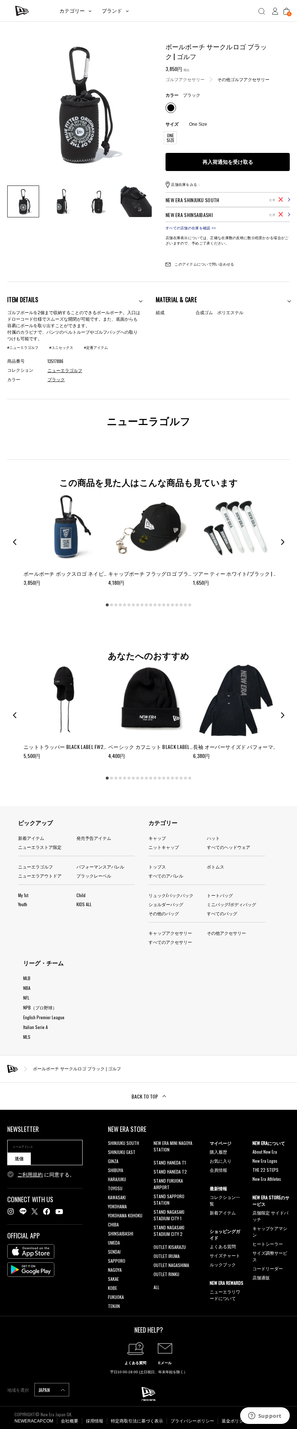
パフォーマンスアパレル (100, 866)
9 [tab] (142, 605)
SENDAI (114, 1252)
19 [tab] (185, 605)
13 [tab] (159, 605)
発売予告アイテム (93, 838)
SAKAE (113, 1279)
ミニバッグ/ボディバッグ (231, 904)
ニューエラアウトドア (40, 875)
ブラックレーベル (93, 875)
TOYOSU (115, 1188)
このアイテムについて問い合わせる (203, 264)
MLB (26, 978)
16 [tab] (172, 605)
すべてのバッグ (222, 913)
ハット (213, 838)
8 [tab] (137, 605)
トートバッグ (220, 895)
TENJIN (114, 1306)
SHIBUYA (115, 1170)
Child (80, 895)
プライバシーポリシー (192, 1421)
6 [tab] (128, 605)
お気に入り (220, 1161)
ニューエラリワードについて (225, 1294)
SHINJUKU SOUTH (123, 1143)
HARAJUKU (117, 1179)
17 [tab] (176, 605)
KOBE (112, 1288)
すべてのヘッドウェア (228, 847)
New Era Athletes (266, 1179)
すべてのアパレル (165, 875)
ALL (156, 1287)
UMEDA (114, 1243)
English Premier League (43, 1017)
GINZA (113, 1161)
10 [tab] (146, 605)
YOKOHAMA (117, 1206)
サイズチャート (225, 1255)
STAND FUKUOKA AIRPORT (168, 1184)
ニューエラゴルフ (35, 866)
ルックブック (223, 1264)
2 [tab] (111, 605)
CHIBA (113, 1224)
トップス (157, 866)
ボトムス (215, 866)
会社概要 (69, 1421)
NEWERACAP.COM (33, 1421)
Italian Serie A (35, 1027)
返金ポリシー (235, 1421)
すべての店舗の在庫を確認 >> (191, 228)
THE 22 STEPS (265, 1170)
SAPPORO (116, 1261)
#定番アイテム (96, 348)
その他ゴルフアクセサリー (243, 79)
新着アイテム (31, 838)
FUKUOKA (116, 1297)
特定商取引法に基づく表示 (137, 1421)
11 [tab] (150, 605)
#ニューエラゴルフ (22, 348)
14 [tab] (163, 605)
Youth (22, 904)
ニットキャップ (163, 847)
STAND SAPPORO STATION (169, 1199)
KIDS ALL (84, 904)
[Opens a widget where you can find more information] (265, 1416)
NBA (26, 988)
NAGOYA (115, 1270)
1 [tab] (107, 605)
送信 (19, 1158)
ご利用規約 (30, 1175)
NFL (26, 998)
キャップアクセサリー (170, 933)
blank (158, 1158)
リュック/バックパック (170, 895)
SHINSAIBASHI (120, 1233)
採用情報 (94, 1421)
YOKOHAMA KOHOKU (125, 1215)
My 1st (23, 895)
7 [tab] (133, 605)
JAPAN (44, 1389)
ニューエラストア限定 (40, 847)
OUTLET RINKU (166, 1274)
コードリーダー (267, 1268)
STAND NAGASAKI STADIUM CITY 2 (169, 1230)
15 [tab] (168, 605)
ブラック (56, 379)
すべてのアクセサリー (170, 942)
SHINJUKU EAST (121, 1152)
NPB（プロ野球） (40, 1007)
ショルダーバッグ (165, 904)
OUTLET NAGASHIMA (171, 1265)
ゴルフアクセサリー (185, 79)
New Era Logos (264, 1161)
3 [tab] (115, 605)
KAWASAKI (117, 1197)
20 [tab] (189, 605)
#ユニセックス (61, 348)
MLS (26, 1037)
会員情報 (218, 1170)
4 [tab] (120, 605)
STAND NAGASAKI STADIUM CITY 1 (169, 1215)
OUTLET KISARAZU (170, 1247)
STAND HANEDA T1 (170, 1162)
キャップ (157, 838)
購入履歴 (218, 1152)
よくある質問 (223, 1246)
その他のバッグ (163, 913)
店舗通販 (261, 1277)
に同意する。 (46, 1175)
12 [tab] (155, 605)
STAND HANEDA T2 (170, 1171)
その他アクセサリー (226, 933)
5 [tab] (124, 605)
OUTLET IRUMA (167, 1256)
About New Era (264, 1152)
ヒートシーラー (267, 1244)
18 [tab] (181, 605)
